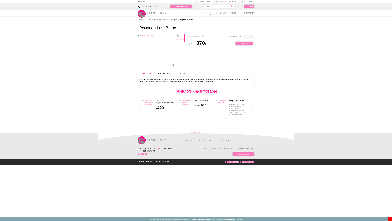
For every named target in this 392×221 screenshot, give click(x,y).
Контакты (251, 1)
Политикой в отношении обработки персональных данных (213, 219)
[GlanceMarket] (154, 140)
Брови (249, 13)
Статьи (241, 1)
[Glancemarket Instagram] (139, 154)
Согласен (239, 219)
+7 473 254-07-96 (147, 149)
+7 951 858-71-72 (147, 151)
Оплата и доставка (203, 1)
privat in (247, 162)
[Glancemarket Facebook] (146, 154)
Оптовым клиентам (219, 1)
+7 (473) (148, 7)
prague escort (196, 132)
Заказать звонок (181, 6)
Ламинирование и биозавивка (157, 20)
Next (252, 107)
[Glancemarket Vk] (142, 154)
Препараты (174, 20)
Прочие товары (228, 13)
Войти (250, 6)
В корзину (244, 43)
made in (233, 162)
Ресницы (206, 13)
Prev (139, 107)
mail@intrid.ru (166, 149)
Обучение (232, 1)
